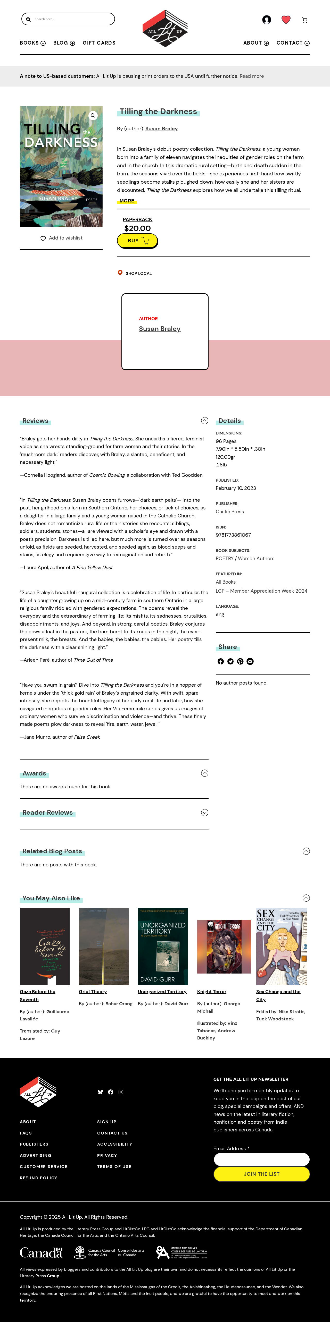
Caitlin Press (230, 511)
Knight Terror (211, 991)
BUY (133, 240)
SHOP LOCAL (139, 273)
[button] (93, 115)
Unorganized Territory (162, 991)
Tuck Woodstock (275, 1019)
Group (53, 1275)
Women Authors (256, 558)
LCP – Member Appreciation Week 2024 (262, 591)
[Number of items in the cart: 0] (304, 21)
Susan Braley (161, 128)
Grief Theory (93, 991)
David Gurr (176, 1004)
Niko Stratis (291, 1012)
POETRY (225, 558)
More (127, 200)
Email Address (231, 1148)
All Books (226, 582)
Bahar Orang (119, 1004)
